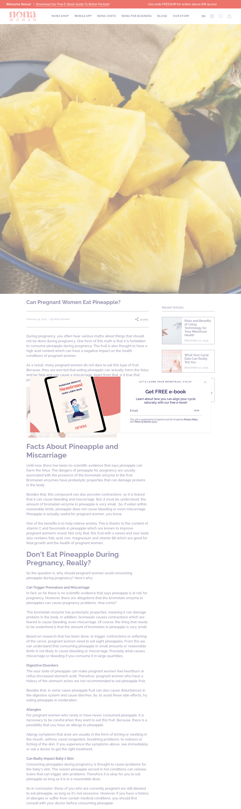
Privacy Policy (191, 419)
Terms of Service (142, 421)
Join (196, 410)
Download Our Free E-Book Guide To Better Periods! (73, 4)
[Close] (205, 382)
